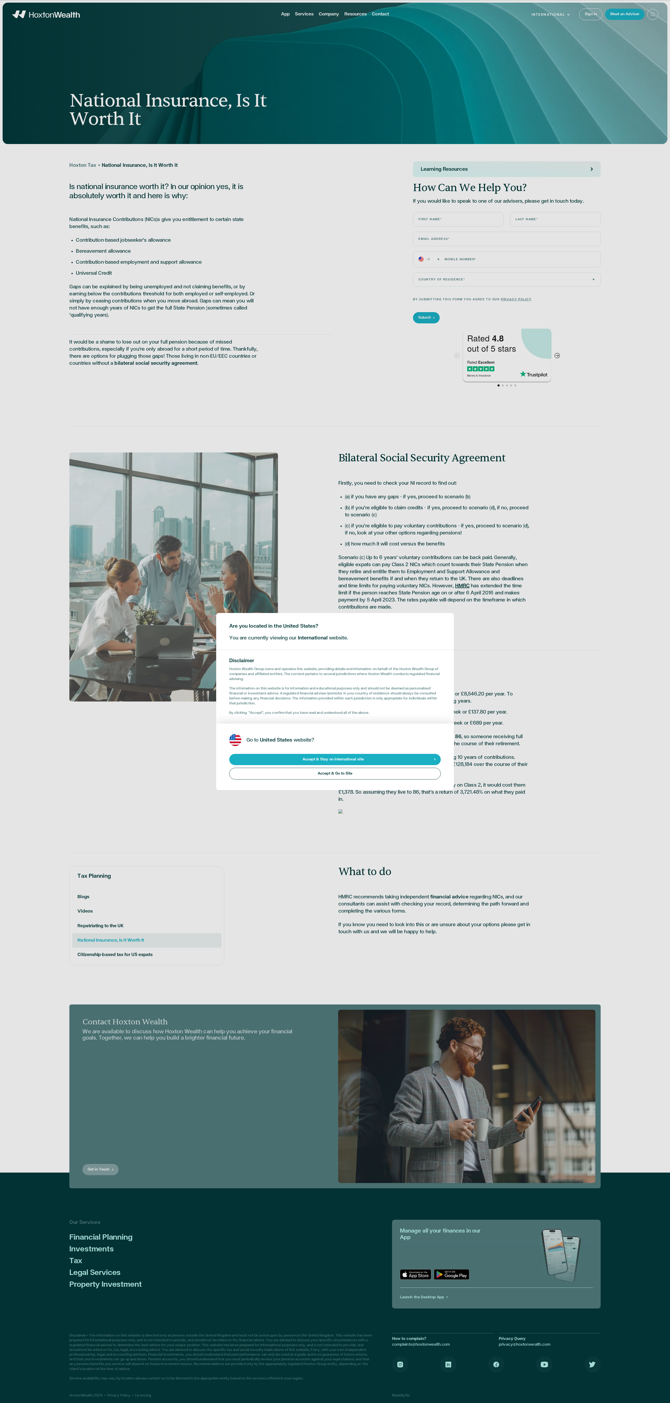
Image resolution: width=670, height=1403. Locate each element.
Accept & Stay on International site (333, 759)
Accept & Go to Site (335, 773)
